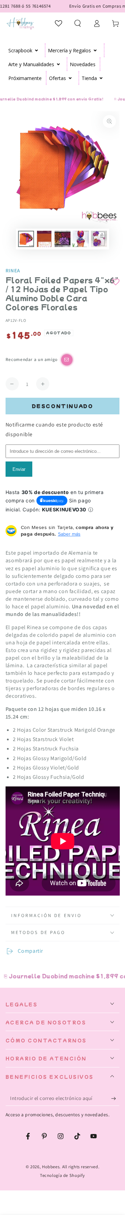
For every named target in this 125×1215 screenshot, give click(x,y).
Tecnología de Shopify (62, 1175)
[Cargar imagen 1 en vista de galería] (26, 239)
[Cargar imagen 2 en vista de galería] (44, 239)
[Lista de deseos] (58, 23)
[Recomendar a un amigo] (67, 360)
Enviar (18, 469)
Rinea (13, 270)
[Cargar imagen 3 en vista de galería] (62, 239)
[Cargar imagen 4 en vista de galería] (81, 239)
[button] (77, 23)
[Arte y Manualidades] (58, 64)
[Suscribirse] (115, 1099)
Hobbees (50, 1167)
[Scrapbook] (36, 50)
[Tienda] (101, 78)
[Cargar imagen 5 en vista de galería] (99, 239)
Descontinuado (62, 406)
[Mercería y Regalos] (95, 50)
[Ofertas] (70, 78)
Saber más (69, 533)
